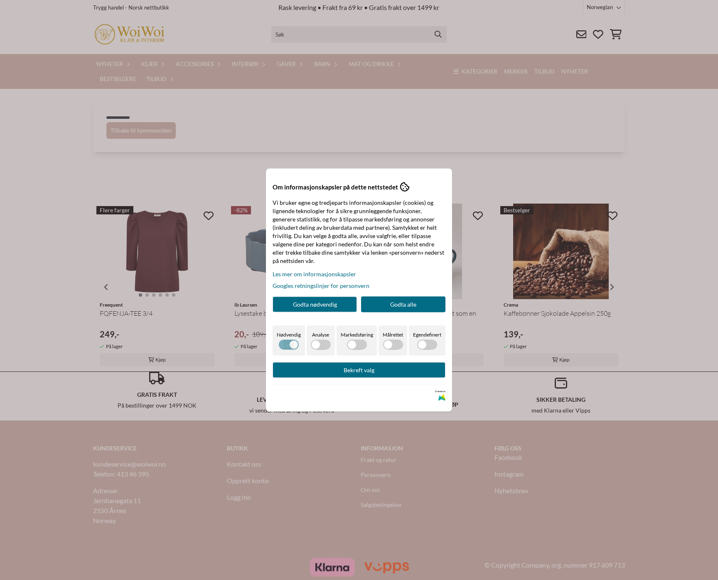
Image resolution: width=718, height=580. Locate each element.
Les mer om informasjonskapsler (314, 274)
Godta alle (403, 304)
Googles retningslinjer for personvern (321, 285)
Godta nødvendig (315, 304)
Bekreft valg (359, 370)
